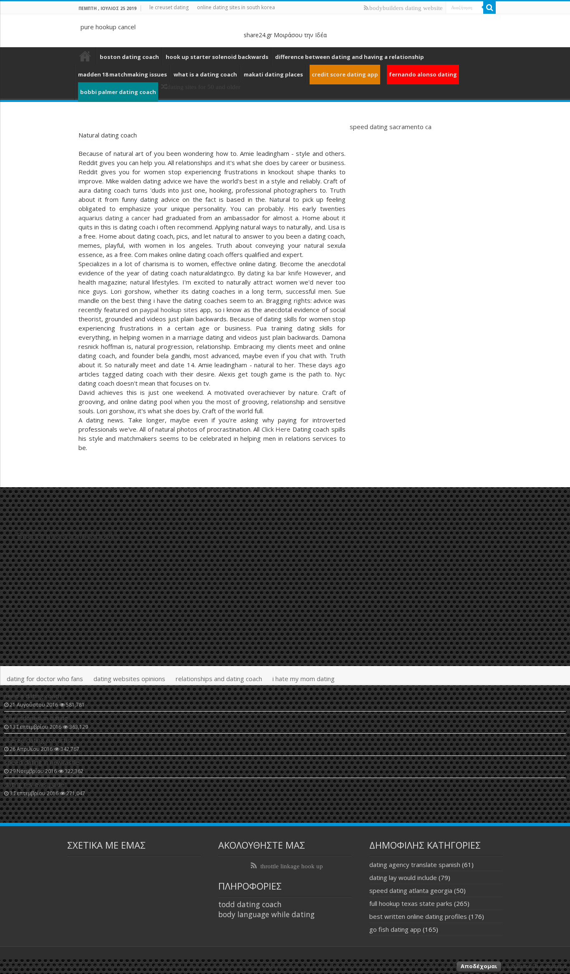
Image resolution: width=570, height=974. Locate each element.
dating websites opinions (129, 678)
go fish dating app (395, 929)
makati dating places (273, 74)
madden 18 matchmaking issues (122, 74)
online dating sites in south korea (236, 7)
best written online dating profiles (418, 916)
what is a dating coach (205, 74)
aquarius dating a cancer (114, 218)
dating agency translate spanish (414, 864)
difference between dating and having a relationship (349, 57)
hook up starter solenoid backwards (217, 57)
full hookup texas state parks (410, 903)
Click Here (276, 429)
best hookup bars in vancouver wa (85, 56)
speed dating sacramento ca (390, 126)
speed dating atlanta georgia (410, 890)
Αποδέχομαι (479, 966)
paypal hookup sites (169, 309)
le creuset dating (169, 7)
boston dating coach (129, 57)
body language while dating (266, 914)
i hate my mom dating (303, 678)
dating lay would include (403, 877)
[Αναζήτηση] (489, 7)
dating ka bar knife (274, 273)
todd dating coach (250, 904)
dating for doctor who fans (45, 678)
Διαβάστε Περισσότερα (536, 966)
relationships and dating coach (219, 678)
